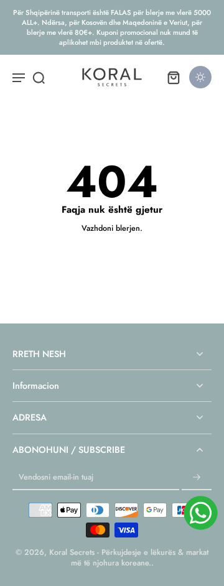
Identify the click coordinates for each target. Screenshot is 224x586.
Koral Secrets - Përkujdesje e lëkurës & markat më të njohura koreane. (128, 558)
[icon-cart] (173, 77)
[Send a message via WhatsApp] (201, 513)
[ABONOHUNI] (197, 477)
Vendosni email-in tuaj (56, 477)
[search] (38, 77)
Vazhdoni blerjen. (112, 228)
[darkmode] (200, 77)
